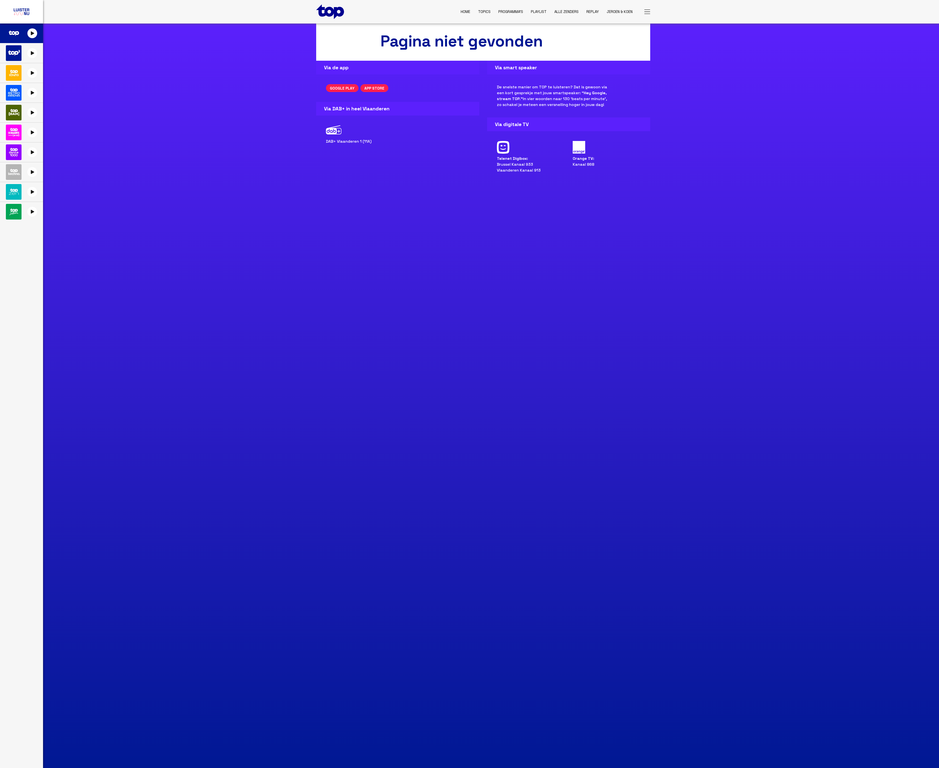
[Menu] (647, 12)
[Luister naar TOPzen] (13, 192)
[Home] (330, 11)
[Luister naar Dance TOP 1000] (13, 152)
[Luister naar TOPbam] (13, 112)
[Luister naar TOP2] (13, 53)
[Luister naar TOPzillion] (13, 212)
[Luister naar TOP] (13, 33)
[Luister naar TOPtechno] (13, 172)
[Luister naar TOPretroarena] (13, 93)
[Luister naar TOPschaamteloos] (13, 132)
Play (32, 33)
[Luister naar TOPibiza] (13, 73)
